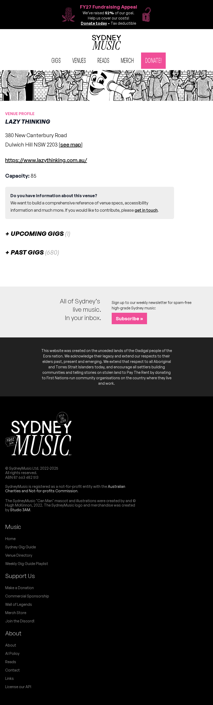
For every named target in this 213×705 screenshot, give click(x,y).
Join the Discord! (20, 621)
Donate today (94, 23)
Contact (12, 670)
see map (70, 144)
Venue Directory (18, 555)
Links (9, 678)
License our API (18, 686)
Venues (79, 60)
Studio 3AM (20, 510)
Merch (127, 60)
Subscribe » (129, 318)
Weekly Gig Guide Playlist (26, 563)
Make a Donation (19, 588)
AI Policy (12, 653)
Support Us (20, 575)
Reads (103, 60)
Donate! (153, 60)
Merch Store (15, 612)
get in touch (146, 210)
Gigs (56, 60)
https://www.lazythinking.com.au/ (46, 160)
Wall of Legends (18, 604)
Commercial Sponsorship (27, 596)
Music (13, 526)
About (13, 633)
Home (10, 538)
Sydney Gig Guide (20, 547)
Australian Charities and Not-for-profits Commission (65, 488)
